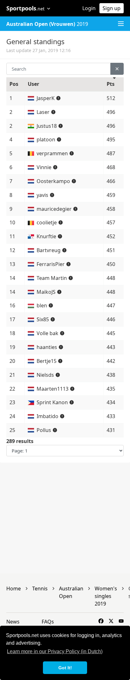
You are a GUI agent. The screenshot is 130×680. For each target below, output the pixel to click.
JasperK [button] (46, 98)
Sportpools (25, 8)
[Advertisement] (65, 518)
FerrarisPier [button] (51, 264)
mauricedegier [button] (55, 208)
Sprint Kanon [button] (53, 402)
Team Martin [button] (52, 278)
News (13, 621)
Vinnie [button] (45, 167)
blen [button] (42, 305)
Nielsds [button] (46, 374)
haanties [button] (47, 347)
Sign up (112, 8)
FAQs (48, 621)
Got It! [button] (65, 667)
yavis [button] (43, 195)
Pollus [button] (44, 430)
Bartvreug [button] (49, 250)
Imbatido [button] (48, 416)
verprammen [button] (53, 153)
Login (89, 8)
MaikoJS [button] (47, 291)
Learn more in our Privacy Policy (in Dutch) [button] (55, 651)
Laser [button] (44, 112)
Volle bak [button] (48, 333)
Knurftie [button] (47, 236)
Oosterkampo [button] (54, 181)
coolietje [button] (47, 222)
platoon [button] (46, 139)
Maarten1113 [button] (53, 388)
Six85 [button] (43, 319)
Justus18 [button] (47, 125)
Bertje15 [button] (47, 361)
